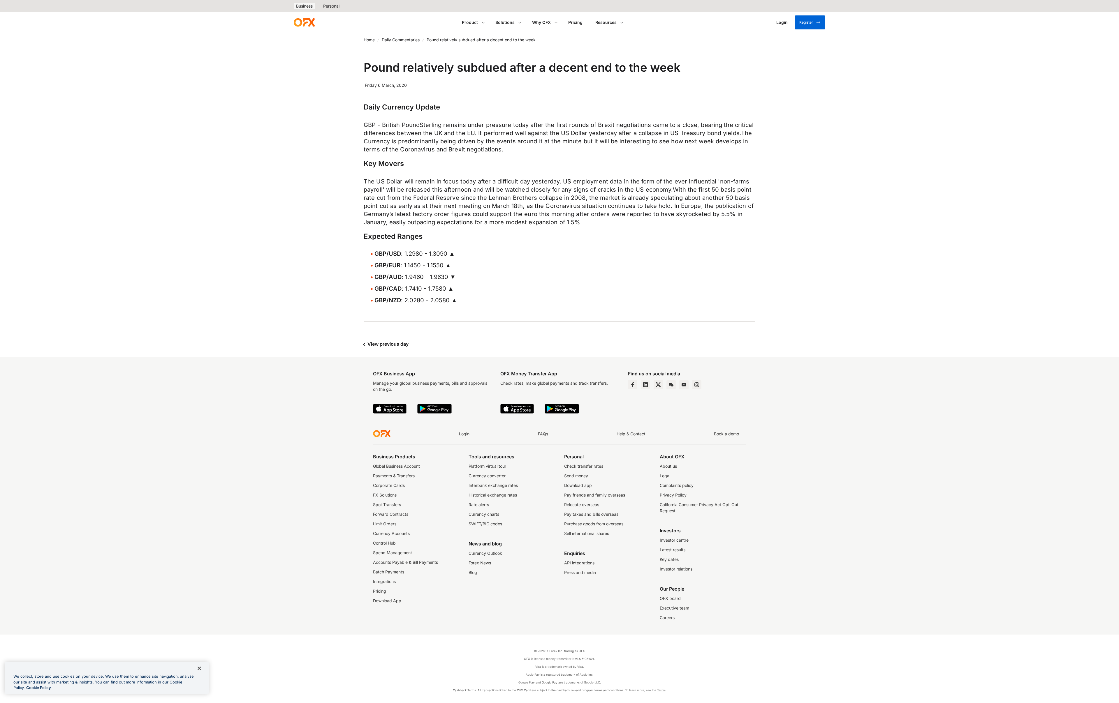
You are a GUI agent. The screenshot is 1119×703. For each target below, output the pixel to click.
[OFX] (304, 22)
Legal (665, 475)
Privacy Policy (673, 494)
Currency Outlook (485, 553)
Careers (667, 617)
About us (668, 466)
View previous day (387, 344)
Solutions (505, 22)
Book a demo (726, 433)
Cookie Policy (38, 687)
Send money (576, 475)
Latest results (672, 549)
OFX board (670, 598)
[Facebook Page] (632, 384)
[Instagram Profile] (696, 384)
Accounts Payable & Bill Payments (405, 562)
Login (464, 433)
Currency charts (484, 514)
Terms (661, 690)
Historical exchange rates (493, 494)
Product (470, 22)
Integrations (384, 581)
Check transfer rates (583, 466)
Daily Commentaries (401, 39)
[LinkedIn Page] (645, 384)
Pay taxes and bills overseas (591, 514)
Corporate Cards (389, 485)
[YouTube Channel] (684, 384)
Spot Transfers (387, 504)
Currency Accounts (391, 533)
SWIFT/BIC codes (485, 523)
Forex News (480, 562)
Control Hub (384, 543)
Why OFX (541, 22)
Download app (578, 485)
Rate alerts (479, 504)
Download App (387, 600)
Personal (331, 5)
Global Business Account (396, 466)
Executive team (674, 607)
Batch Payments (388, 571)
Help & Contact (631, 433)
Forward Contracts (390, 514)
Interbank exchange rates (493, 485)
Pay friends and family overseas (594, 494)
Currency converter (487, 475)
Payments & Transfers (394, 475)
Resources (606, 22)
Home (369, 39)
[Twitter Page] (658, 384)
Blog (473, 572)
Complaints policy (677, 485)
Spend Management (392, 552)
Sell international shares (586, 533)
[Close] (199, 668)
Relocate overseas (581, 504)
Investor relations (676, 568)
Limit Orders (384, 523)
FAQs (543, 433)
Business (304, 5)
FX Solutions (385, 494)
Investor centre (674, 540)
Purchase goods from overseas (593, 523)
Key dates (669, 559)
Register (806, 22)
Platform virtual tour (487, 466)
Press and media (580, 572)
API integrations (579, 562)
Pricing (575, 22)
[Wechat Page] (671, 384)
